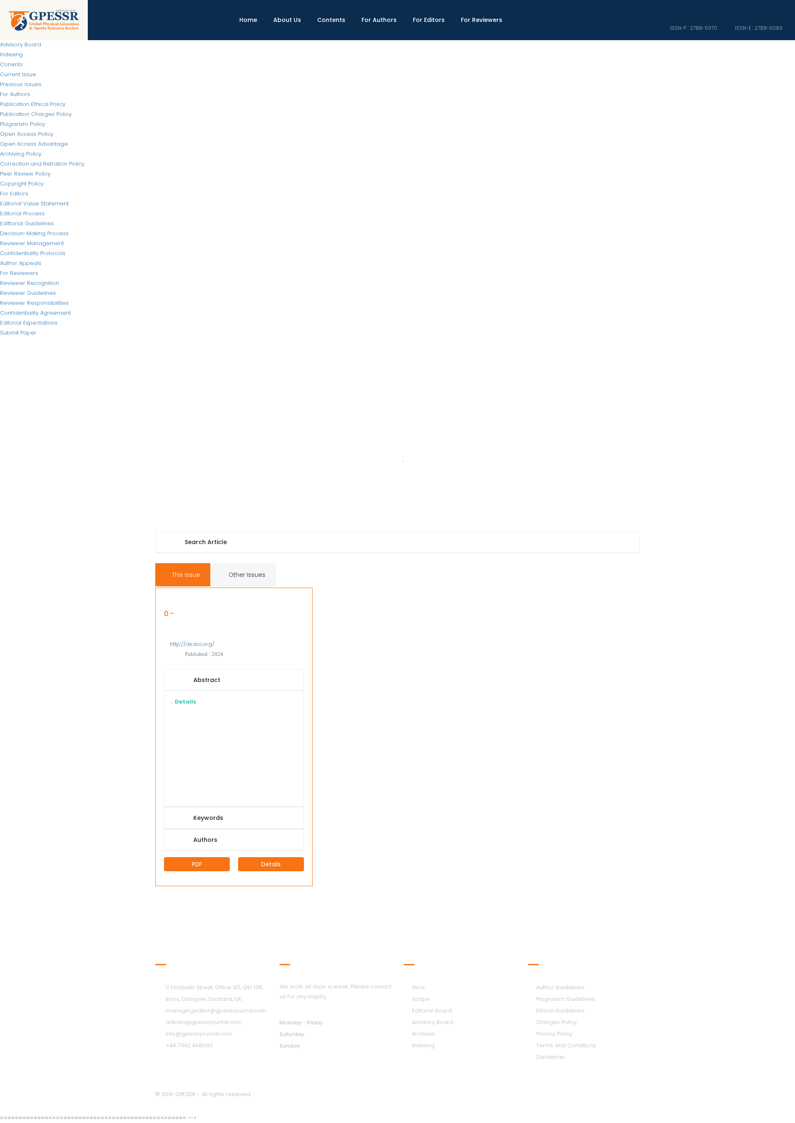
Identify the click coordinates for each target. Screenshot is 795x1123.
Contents (331, 20)
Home (248, 20)
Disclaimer (550, 1057)
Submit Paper (18, 333)
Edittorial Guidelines (27, 223)
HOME (389, 461)
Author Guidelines (560, 987)
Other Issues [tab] (246, 575)
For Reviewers (19, 273)
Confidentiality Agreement (35, 313)
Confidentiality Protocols (32, 253)
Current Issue (18, 74)
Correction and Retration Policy (42, 164)
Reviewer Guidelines (28, 293)
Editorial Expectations (29, 323)
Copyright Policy (21, 184)
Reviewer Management (32, 243)
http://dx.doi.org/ (192, 644)
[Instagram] (752, 7)
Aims (418, 987)
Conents (11, 64)
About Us (287, 20)
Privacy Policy (554, 1034)
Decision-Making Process (34, 233)
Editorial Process (22, 213)
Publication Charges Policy (36, 114)
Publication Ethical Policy (32, 104)
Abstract (206, 680)
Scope (421, 999)
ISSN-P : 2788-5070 (693, 27)
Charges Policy (556, 1022)
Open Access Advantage (34, 144)
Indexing (11, 54)
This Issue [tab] (185, 575)
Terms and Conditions (566, 1045)
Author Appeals (20, 263)
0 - (169, 614)
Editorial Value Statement (34, 203)
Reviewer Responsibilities (34, 303)
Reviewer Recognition (29, 283)
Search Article (206, 542)
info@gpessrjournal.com (199, 1034)
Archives (423, 1034)
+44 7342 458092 (189, 1045)
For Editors (14, 194)
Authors (205, 840)
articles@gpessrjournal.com (204, 1022)
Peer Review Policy (25, 174)
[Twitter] (738, 7)
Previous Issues (20, 84)
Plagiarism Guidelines (565, 999)
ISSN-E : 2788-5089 (758, 27)
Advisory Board (432, 1022)
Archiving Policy (20, 154)
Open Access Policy (26, 134)
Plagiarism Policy (22, 124)
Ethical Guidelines (560, 1011)
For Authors (15, 94)
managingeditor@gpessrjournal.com (216, 1011)
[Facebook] (724, 7)
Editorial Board (432, 1011)
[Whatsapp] (780, 7)
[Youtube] (766, 7)
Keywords (208, 818)
